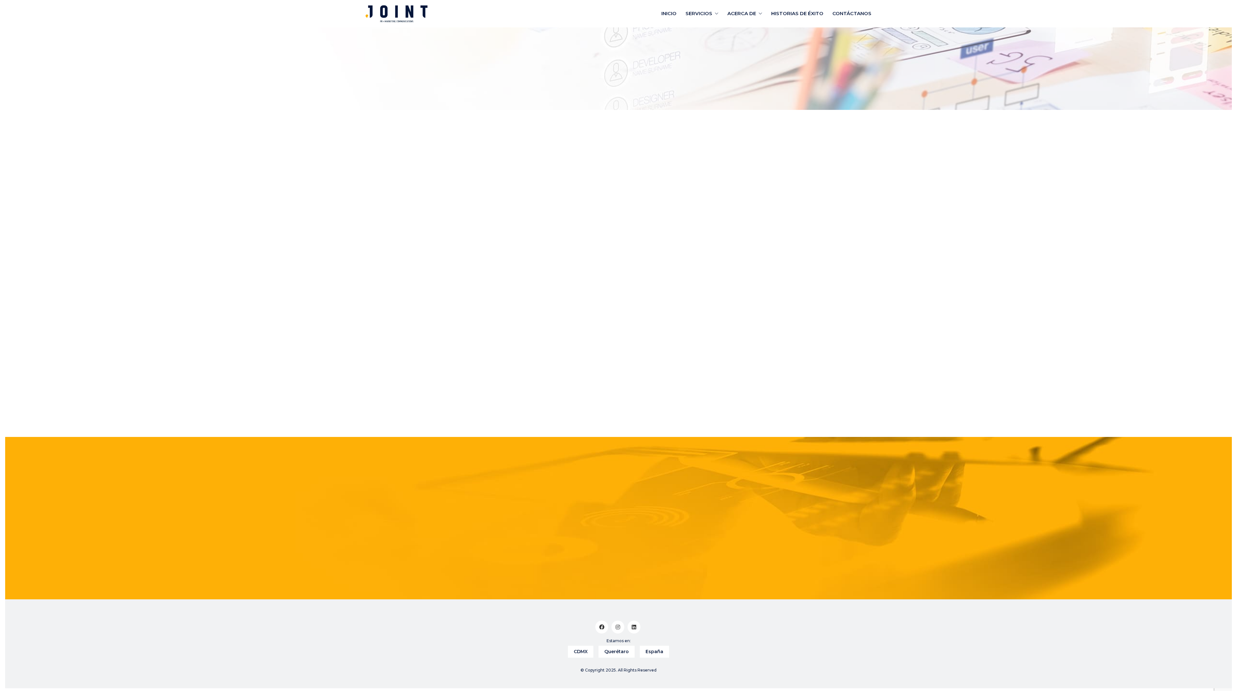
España (654, 651)
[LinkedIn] (634, 627)
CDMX (581, 651)
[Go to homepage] (396, 13)
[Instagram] (617, 627)
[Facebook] (601, 627)
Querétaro (616, 651)
